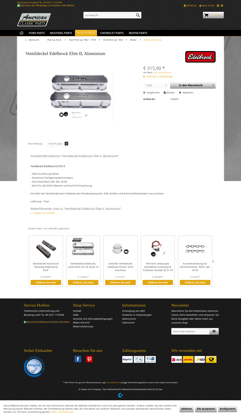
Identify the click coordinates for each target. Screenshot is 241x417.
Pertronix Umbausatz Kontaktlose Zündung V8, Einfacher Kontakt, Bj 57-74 (158, 267)
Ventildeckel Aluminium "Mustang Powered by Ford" (46, 267)
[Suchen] (137, 15)
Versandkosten (113, 382)
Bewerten (187, 92)
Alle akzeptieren (206, 408)
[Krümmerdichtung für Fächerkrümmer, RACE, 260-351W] (195, 248)
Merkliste (191, 5)
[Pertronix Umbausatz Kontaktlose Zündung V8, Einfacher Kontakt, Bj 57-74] (158, 248)
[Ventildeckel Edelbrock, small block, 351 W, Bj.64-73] (83, 248)
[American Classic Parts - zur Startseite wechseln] (42, 20)
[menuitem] (112, 15)
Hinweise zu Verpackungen (137, 314)
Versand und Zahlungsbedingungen (93, 318)
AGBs (76, 314)
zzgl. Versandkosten (162, 72)
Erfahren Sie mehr (46, 282)
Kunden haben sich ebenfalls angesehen (49, 228)
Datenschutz (129, 318)
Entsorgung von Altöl (133, 310)
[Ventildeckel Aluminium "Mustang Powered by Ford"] (46, 248)
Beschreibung (35, 143)
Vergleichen (153, 92)
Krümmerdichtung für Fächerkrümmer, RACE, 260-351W (195, 267)
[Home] (21, 33)
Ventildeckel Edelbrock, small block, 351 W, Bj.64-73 (83, 265)
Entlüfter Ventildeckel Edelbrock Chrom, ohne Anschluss (120, 267)
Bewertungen (58, 143)
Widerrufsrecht (81, 322)
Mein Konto (207, 5)
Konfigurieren (227, 408)
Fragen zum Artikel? (44, 213)
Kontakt (77, 310)
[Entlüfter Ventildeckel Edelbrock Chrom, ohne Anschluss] (120, 248)
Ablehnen (186, 408)
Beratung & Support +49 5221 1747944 (39, 2)
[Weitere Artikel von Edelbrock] (200, 57)
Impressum (128, 322)
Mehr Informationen (62, 411)
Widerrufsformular (83, 326)
